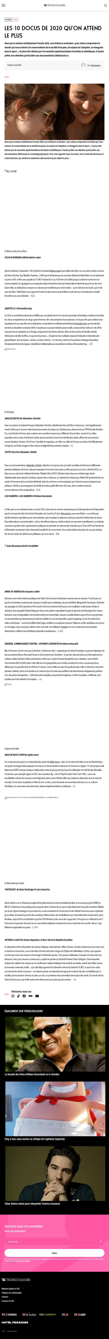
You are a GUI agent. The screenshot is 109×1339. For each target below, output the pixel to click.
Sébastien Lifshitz (34, 465)
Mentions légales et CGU (11, 1289)
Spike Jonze (55, 761)
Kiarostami (65, 513)
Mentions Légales (12, 1331)
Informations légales (23, 1261)
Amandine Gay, (80, 323)
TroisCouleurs (95, 65)
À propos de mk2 (8, 1301)
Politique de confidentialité (11, 1293)
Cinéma (8, 19)
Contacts (5, 1297)
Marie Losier (56, 270)
